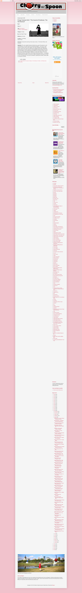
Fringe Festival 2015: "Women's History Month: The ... (58, 497)
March (55, 539)
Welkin (54, 331)
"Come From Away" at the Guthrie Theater (60, 160)
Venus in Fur (55, 324)
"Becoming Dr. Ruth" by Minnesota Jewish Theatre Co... (59, 426)
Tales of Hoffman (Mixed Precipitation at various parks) (58, 92)
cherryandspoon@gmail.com (57, 85)
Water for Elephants (56, 330)
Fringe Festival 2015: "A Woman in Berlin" (58, 490)
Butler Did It (55, 199)
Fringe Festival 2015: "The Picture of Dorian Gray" (58, 479)
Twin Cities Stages (56, 121)
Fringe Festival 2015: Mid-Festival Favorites (58, 477)
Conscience (55, 209)
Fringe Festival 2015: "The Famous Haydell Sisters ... (59, 442)
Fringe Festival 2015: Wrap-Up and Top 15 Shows (59, 435)
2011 (54, 548)
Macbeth (54, 262)
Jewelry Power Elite (56, 249)
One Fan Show (55, 110)
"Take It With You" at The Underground (58, 431)
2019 (54, 404)
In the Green (55, 246)
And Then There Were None (57, 191)
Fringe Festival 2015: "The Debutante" (58, 513)
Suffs (54, 311)
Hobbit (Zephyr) (55, 237)
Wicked (54, 335)
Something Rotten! (56, 306)
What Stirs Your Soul (56, 122)
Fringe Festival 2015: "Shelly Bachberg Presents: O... (59, 520)
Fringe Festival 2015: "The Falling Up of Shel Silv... (58, 463)
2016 (54, 408)
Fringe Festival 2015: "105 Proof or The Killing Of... (58, 486)
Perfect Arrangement (56, 280)
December (56, 411)
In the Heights (55, 248)
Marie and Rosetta (56, 265)
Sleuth (54, 305)
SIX (53, 304)
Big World (54, 193)
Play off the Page (56, 112)
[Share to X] (22, 59)
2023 (54, 398)
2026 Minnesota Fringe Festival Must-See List (61, 142)
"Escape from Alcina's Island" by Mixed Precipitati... (59, 423)
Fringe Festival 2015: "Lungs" (59, 511)
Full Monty (55, 219)
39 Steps (54, 183)
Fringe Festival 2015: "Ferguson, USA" (57, 458)
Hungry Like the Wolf (56, 241)
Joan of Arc (55, 250)
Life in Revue (55, 107)
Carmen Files (55, 202)
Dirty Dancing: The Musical (57, 213)
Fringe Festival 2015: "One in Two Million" (59, 456)
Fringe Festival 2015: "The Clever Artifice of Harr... (58, 509)
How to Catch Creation (57, 240)
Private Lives (55, 285)
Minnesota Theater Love (57, 109)
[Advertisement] (33, 73)
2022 (54, 400)
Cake (54, 201)
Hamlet (54, 231)
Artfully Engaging (56, 104)
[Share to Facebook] (24, 59)
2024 (54, 397)
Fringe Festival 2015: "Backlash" (57, 515)
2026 (54, 394)
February (55, 540)
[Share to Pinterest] (25, 59)
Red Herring (55, 294)
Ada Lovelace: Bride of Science (58, 185)
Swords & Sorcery (56, 312)
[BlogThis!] (21, 59)
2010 (54, 549)
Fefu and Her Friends (56, 216)
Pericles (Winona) (56, 281)
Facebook (55, 19)
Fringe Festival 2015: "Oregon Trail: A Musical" (59, 438)
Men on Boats (55, 266)
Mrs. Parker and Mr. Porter (57, 274)
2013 (54, 545)
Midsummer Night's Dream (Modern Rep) (57, 268)
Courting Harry (55, 211)
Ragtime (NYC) (55, 292)
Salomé (54, 299)
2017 (54, 407)
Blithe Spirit (55, 197)
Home (18, 14)
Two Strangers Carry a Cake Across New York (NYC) (57, 323)
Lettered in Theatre (56, 106)
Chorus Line (55, 204)
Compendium (55, 105)
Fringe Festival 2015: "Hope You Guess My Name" (58, 451)
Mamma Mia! (55, 264)
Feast (54, 215)
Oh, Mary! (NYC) (56, 278)
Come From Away (56, 208)
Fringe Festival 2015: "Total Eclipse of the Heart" (58, 505)
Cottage (54, 210)
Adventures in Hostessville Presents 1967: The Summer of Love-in (58, 188)
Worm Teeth (55, 338)
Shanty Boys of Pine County (57, 301)
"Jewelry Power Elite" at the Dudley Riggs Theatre (61, 133)
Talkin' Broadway (56, 116)
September (56, 415)
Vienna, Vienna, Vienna (57, 325)
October (55, 414)
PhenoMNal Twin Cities (57, 111)
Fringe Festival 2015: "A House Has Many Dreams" (59, 500)
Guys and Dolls (55, 230)
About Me (22, 14)
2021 (54, 401)
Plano (54, 283)
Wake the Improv (56, 328)
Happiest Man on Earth (57, 232)
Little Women (55, 260)
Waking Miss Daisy (56, 329)
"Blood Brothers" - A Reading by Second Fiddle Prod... (59, 421)
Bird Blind (54, 196)
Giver (54, 221)
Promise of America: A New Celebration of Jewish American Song (58, 289)
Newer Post (20, 82)
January (55, 542)
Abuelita (54, 184)
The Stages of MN (56, 117)
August (55, 417)
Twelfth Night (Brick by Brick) (58, 318)
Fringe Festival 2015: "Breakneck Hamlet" (58, 465)
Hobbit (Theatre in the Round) (58, 236)
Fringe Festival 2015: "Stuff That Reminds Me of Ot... (58, 461)
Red (54, 293)
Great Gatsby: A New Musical (58, 226)
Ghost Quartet (55, 220)
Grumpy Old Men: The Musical (58, 227)
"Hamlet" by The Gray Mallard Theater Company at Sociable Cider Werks (61, 171)
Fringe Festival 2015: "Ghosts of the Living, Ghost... (59, 472)
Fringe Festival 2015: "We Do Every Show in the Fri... (59, 525)
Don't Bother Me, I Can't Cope (58, 214)
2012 (54, 546)
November (56, 412)
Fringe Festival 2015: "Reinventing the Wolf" (58, 481)
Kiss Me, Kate (55, 259)
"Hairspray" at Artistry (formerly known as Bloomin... (59, 433)
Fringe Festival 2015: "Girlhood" (57, 495)
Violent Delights (55, 326)
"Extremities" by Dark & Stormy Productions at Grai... (59, 419)
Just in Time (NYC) (56, 256)
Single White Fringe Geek (57, 115)
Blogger (53, 585)
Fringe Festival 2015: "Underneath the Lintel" (58, 488)
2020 (54, 403)
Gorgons (54, 224)
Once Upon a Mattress (57, 279)
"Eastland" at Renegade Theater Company (58, 429)
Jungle (54, 255)
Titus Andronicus (56, 316)
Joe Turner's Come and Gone (58, 251)
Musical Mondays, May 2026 (58, 275)
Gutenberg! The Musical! (57, 229)
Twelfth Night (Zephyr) (56, 319)
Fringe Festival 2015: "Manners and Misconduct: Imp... (59, 529)
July (55, 533)
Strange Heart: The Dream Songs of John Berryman (58, 309)
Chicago (54, 203)
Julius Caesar (55, 254)
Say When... (55, 300)
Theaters (28, 14)
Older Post (47, 82)
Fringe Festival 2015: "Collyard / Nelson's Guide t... (59, 507)
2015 (54, 410)
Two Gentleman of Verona (57, 321)
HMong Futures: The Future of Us (58, 235)
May (55, 536)
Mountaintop (55, 273)
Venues (32, 14)
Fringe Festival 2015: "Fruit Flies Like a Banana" (58, 470)
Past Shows (38, 14)
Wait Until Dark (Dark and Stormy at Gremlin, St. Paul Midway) (58, 90)
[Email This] (20, 59)
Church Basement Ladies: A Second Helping (57, 206)
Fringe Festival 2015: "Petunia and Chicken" (59, 527)
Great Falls (55, 225)
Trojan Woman (55, 317)
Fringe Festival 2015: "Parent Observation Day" (59, 483)
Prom (54, 286)
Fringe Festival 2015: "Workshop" (57, 467)
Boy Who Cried (55, 198)
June (55, 535)
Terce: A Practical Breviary (57, 313)
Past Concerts (45, 14)
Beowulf (54, 192)
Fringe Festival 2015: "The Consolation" (58, 522)
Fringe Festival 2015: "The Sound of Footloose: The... (59, 454)
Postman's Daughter (56, 284)
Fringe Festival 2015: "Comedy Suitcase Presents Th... (59, 447)
